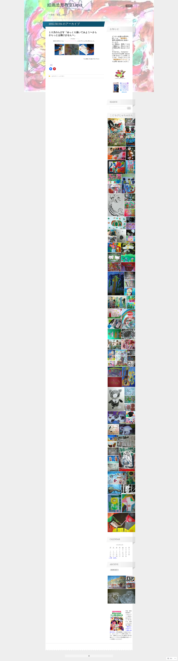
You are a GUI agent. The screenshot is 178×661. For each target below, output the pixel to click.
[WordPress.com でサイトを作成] (89, 656)
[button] (116, 125)
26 (110, 556)
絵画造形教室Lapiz (64, 5)
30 (123, 556)
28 (116, 556)
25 (129, 554)
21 (116, 554)
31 (126, 556)
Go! (129, 107)
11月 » (115, 558)
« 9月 (110, 558)
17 (126, 553)
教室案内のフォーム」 (121, 59)
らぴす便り (61, 76)
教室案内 (129, 6)
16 (122, 553)
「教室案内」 (123, 38)
